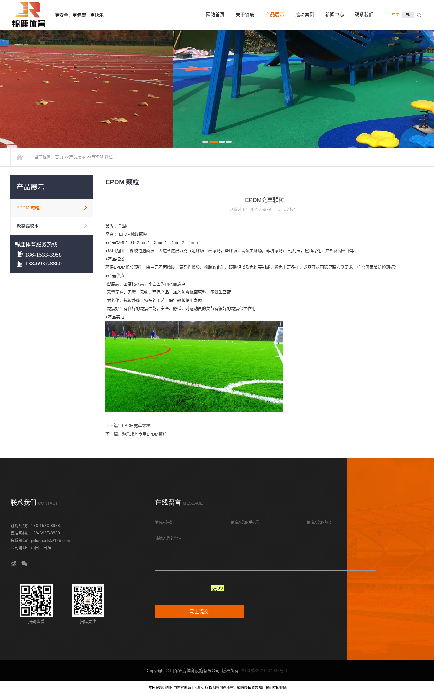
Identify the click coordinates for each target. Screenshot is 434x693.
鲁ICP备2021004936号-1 (264, 670)
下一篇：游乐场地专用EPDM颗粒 (136, 434)
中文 (395, 15)
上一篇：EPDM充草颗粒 (127, 425)
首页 (59, 156)
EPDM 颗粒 (102, 156)
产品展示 (77, 156)
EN (408, 15)
